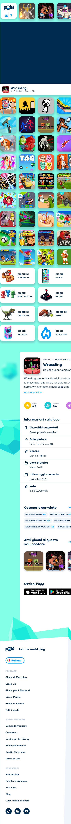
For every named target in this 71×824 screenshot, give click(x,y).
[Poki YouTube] (26, 811)
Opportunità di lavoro (17, 801)
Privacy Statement (16, 745)
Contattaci (11, 732)
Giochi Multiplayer (38, 521)
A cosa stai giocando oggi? (11, 15)
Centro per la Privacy (17, 739)
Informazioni (12, 774)
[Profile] (6, 15)
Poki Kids (11, 787)
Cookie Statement (16, 752)
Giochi (46, 360)
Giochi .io (11, 684)
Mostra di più (31, 392)
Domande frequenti (16, 726)
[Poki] (8, 7)
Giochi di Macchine (16, 677)
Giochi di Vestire (15, 703)
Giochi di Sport (36, 515)
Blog (8, 794)
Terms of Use (13, 759)
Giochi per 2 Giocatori (40, 527)
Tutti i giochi (12, 710)
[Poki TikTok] (9, 811)
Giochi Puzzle (13, 697)
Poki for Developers (16, 781)
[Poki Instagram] (17, 811)
